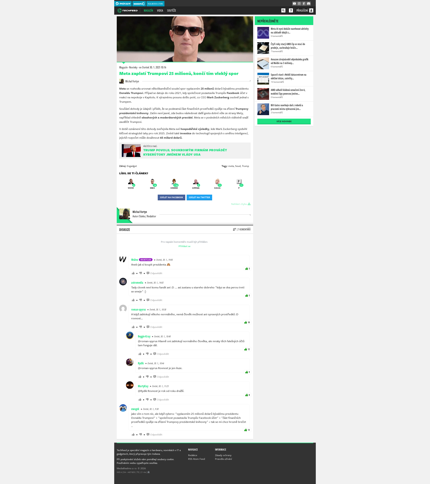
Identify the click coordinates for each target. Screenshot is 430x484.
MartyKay (143, 386)
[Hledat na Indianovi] (283, 10)
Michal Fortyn (132, 81)
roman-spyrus (138, 309)
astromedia (137, 282)
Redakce (192, 455)
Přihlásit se (184, 246)
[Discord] (308, 4)
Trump (245, 166)
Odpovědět (156, 273)
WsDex (134, 260)
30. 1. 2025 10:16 (152, 67)
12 (249, 349)
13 (249, 430)
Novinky (133, 67)
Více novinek (284, 121)
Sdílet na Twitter (199, 197)
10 (249, 322)
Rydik (141, 363)
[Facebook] (304, 4)
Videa (160, 10)
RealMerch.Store (155, 3)
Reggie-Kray (144, 336)
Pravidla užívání (223, 458)
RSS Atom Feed (196, 458)
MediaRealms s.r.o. (127, 468)
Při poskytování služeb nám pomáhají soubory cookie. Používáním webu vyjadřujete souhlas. (145, 461)
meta (231, 166)
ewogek (135, 409)
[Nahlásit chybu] (148, 472)
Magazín (148, 10)
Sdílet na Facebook (171, 197)
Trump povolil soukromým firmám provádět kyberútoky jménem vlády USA (185, 152)
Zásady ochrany (223, 455)
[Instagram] (299, 4)
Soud (238, 166)
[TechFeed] (127, 10)
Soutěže (171, 10)
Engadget (132, 166)
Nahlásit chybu (239, 204)
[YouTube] (294, 4)
